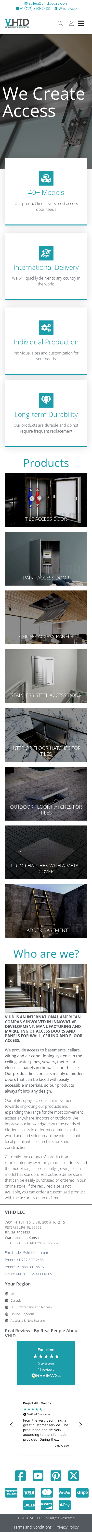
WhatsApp (68, 8)
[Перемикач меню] (81, 23)
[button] (11, 1425)
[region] (46, 1425)
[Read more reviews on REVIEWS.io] (46, 1376)
